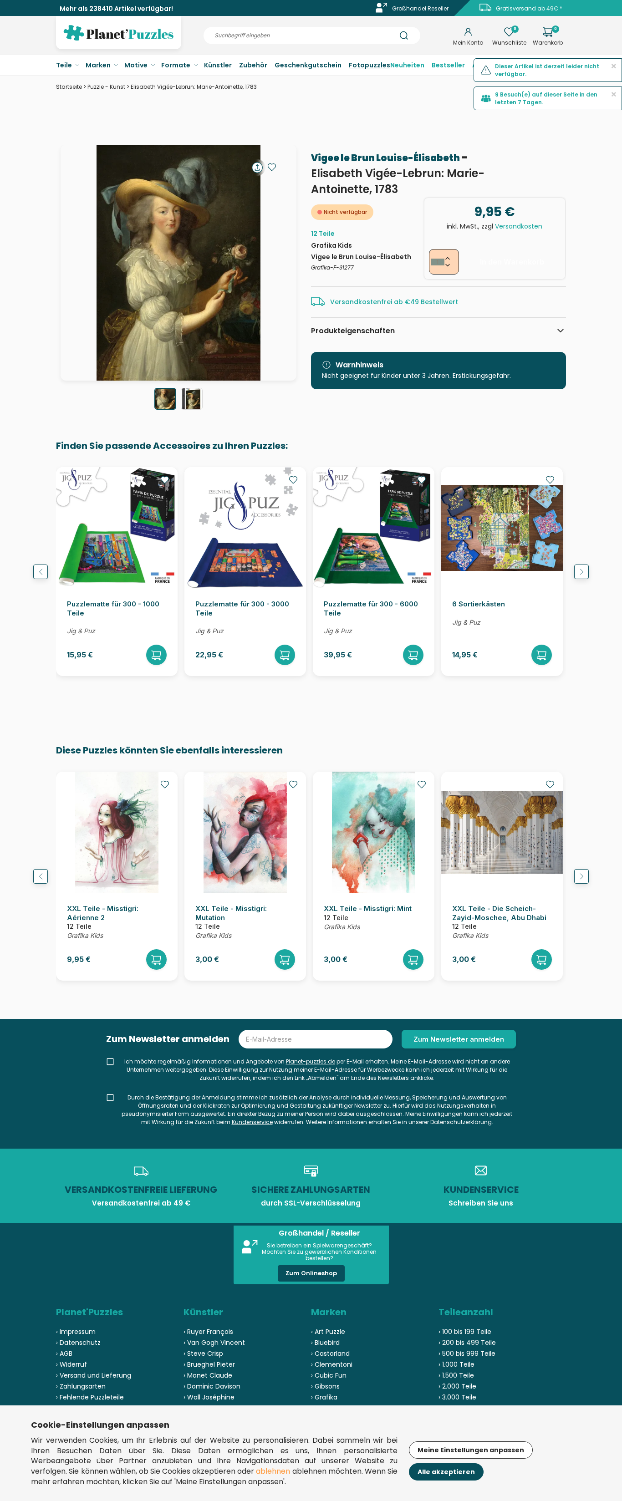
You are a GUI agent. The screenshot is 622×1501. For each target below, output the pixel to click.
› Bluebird (325, 1342)
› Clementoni (331, 1364)
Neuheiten (407, 65)
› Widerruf (71, 1364)
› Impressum (76, 1331)
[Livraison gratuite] (485, 11)
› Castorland (330, 1353)
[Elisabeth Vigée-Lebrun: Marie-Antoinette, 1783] (165, 399)
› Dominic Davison (212, 1386)
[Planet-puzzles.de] (118, 40)
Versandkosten (518, 226)
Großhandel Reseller (420, 8)
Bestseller (448, 65)
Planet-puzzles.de (310, 1061)
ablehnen (273, 1471)
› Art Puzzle (328, 1331)
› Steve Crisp (203, 1353)
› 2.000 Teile (457, 1386)
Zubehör (253, 65)
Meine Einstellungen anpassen (471, 1450)
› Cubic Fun (329, 1375)
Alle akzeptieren (446, 1471)
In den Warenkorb (512, 261)
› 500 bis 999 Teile (466, 1353)
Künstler (218, 65)
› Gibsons (325, 1386)
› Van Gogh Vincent (214, 1342)
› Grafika (324, 1397)
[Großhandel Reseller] (381, 11)
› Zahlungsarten (81, 1386)
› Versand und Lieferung (93, 1375)
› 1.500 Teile (456, 1375)
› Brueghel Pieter (209, 1364)
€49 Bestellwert (431, 301)
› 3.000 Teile (457, 1397)
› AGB (64, 1353)
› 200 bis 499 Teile (467, 1342)
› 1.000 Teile (456, 1364)
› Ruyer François (208, 1331)
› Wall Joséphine (209, 1397)
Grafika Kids (331, 245)
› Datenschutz (78, 1342)
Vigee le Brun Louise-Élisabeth (386, 158)
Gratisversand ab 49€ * (529, 8)
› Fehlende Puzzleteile (90, 1397)
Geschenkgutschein (308, 65)
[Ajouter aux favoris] (271, 167)
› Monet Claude (208, 1375)
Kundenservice (252, 1122)
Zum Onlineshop (311, 1273)
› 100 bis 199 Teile (464, 1331)
